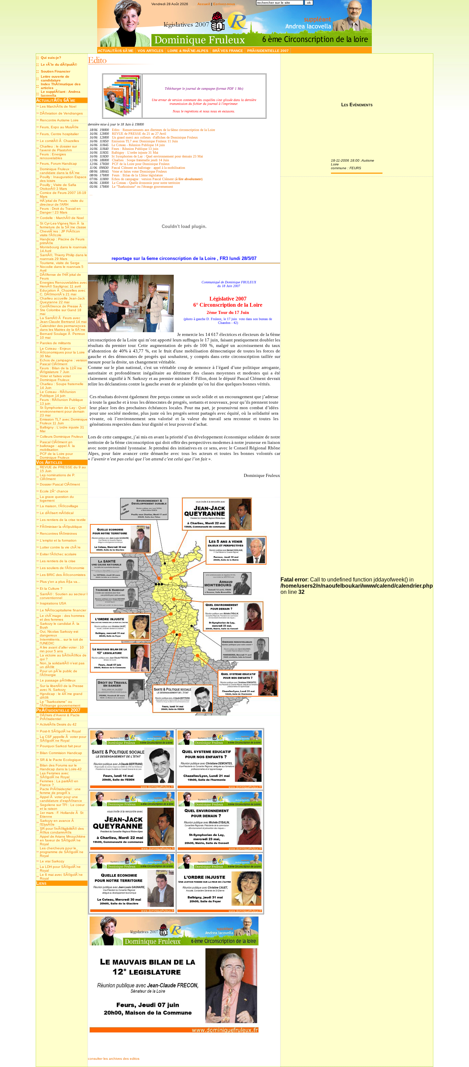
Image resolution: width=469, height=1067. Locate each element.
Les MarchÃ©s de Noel (58, 106)
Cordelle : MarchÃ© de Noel (62, 218)
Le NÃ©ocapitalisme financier (63, 610)
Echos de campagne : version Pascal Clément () (157, 179)
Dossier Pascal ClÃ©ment (60, 484)
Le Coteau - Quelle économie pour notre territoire (146, 183)
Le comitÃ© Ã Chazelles (59, 141)
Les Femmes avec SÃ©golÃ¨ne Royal (54, 775)
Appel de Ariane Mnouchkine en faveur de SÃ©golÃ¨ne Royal (62, 840)
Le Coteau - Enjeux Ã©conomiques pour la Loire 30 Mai (62, 352)
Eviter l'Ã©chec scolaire (58, 554)
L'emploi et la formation (58, 540)
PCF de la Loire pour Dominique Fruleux (56, 455)
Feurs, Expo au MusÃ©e (59, 127)
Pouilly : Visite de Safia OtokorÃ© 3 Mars (58, 186)
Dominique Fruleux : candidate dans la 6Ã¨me (60, 171)
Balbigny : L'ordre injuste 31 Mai (135, 152)
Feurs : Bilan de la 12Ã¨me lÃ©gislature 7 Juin (61, 370)
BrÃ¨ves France (228, 51)
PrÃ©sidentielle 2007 (268, 51)
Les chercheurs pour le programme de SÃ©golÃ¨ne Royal (61, 852)
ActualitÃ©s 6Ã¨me (116, 51)
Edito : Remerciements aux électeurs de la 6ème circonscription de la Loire (163, 130)
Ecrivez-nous (224, 4)
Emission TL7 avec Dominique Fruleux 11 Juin (64, 421)
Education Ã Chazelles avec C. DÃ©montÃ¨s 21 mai (62, 292)
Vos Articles (151, 51)
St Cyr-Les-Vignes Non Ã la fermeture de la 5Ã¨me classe (63, 225)
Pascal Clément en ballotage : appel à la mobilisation (148, 168)
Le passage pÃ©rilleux (58, 680)
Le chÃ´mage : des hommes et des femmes (62, 617)
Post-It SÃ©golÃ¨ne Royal (60, 731)
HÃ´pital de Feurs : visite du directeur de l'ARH (61, 202)
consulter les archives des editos (113, 1058)
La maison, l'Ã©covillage (59, 506)
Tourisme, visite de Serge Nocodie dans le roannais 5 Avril (61, 266)
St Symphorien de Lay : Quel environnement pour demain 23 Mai (157, 156)
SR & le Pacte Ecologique (60, 760)
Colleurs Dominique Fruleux (61, 436)
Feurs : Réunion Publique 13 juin (135, 149)
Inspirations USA (53, 603)
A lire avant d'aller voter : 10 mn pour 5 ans (62, 649)
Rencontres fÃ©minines (58, 533)
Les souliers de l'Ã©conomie (62, 568)
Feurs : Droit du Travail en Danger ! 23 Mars (60, 210)
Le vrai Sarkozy (52, 861)
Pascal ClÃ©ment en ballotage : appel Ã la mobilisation (57, 445)
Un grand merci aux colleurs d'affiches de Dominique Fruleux (155, 137)
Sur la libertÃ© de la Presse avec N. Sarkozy (61, 688)
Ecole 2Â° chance (54, 491)
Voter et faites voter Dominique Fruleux (55, 378)
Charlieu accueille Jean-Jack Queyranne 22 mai (62, 300)
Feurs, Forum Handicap (58, 163)
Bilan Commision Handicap (61, 753)
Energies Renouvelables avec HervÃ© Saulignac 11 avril (63, 284)
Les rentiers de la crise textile (63, 520)
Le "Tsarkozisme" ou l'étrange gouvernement (142, 186)
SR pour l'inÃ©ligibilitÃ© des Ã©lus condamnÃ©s (62, 830)
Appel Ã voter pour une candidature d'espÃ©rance (61, 799)
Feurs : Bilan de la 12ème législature (137, 175)
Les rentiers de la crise (58, 561)
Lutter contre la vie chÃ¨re (60, 547)
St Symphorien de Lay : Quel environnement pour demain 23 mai (63, 411)
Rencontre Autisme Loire (59, 120)
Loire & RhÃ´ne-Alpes (188, 51)
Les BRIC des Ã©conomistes (62, 575)
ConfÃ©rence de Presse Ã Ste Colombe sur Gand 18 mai (61, 310)
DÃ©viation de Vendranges (61, 113)
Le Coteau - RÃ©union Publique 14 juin (58, 394)
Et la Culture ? (51, 588)
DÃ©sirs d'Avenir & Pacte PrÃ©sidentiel (60, 717)
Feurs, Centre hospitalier (59, 134)
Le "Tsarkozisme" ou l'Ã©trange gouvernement (60, 703)
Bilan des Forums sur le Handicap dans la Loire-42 (61, 767)
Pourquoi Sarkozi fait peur (60, 746)
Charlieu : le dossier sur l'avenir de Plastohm (58, 148)
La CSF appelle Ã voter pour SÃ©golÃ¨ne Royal (63, 738)
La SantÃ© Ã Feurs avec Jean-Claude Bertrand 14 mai (63, 320)
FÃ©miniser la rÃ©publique (61, 527)
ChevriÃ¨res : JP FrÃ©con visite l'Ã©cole (60, 233)
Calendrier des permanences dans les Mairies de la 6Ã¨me (62, 327)
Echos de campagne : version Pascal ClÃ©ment (63, 362)
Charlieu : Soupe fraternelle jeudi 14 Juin (140, 160)
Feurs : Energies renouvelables (53, 156)
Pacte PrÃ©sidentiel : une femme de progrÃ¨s (60, 791)
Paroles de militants (55, 343)
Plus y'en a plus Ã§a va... (60, 582)
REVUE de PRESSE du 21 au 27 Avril (139, 133)
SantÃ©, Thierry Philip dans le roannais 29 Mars (63, 257)
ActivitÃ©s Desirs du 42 (58, 724)
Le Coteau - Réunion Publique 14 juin (138, 145)
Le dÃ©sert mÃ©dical (56, 513)
